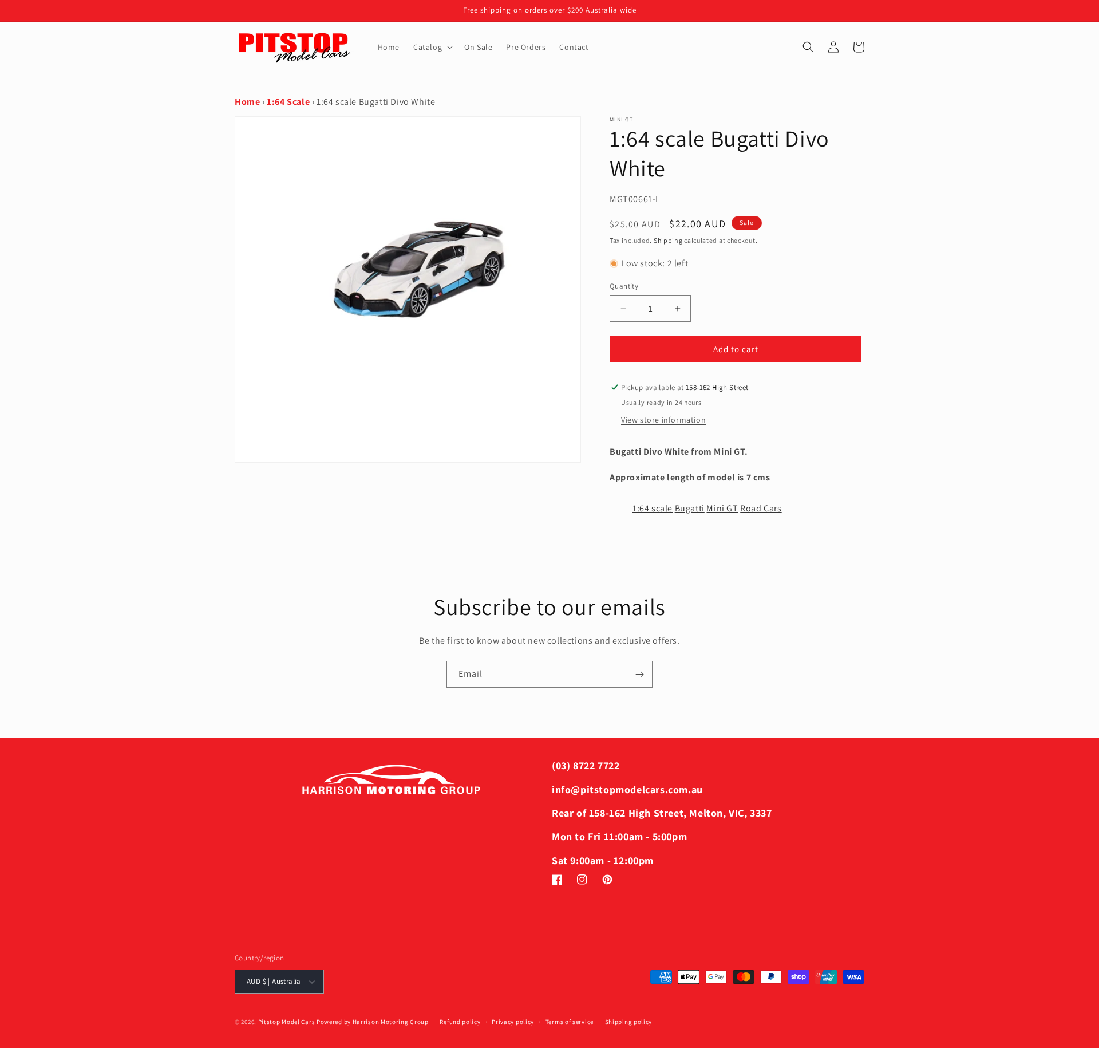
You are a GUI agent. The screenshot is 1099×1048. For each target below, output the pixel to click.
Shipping (668, 240)
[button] (431, 47)
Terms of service (569, 1022)
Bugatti (690, 508)
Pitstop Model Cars (286, 1022)
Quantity (624, 286)
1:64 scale (652, 508)
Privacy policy (513, 1022)
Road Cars (760, 508)
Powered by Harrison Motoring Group (373, 1022)
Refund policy (460, 1022)
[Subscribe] (639, 674)
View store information (663, 420)
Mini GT (722, 508)
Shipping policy (629, 1022)
